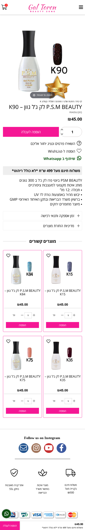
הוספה (62, 325)
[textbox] (42, 438)
